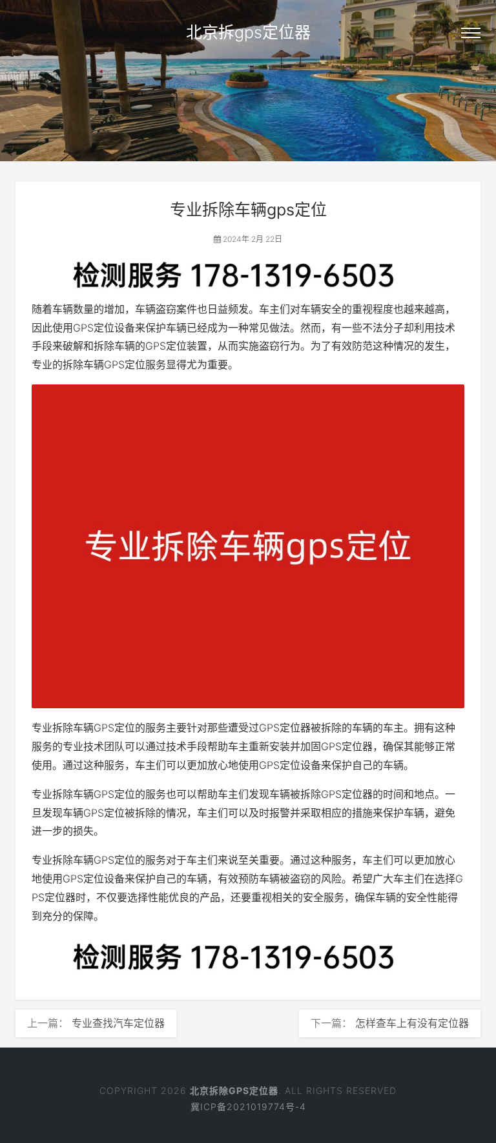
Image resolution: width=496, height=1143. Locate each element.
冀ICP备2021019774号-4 (248, 1106)
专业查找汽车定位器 (118, 1023)
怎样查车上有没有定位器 (412, 1023)
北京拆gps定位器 (248, 32)
